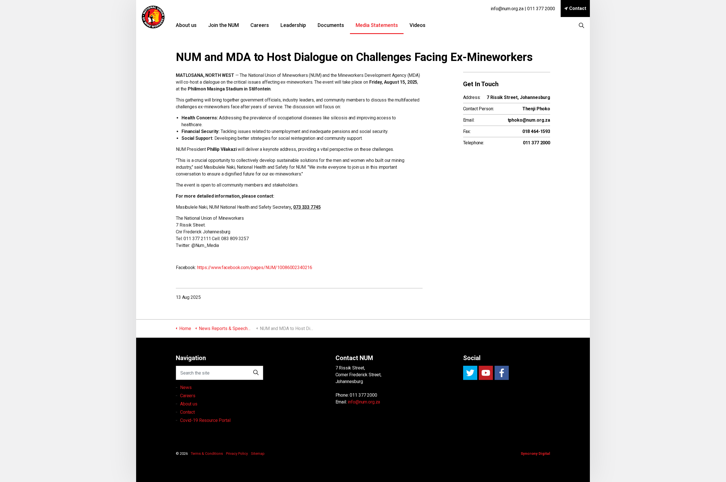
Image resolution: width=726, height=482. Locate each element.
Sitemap (258, 453)
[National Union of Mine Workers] (153, 17)
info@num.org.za (364, 402)
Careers (259, 25)
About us (186, 25)
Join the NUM (223, 25)
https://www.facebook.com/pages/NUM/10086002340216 (255, 267)
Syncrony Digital (535, 453)
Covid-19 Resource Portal (205, 420)
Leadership (293, 25)
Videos (417, 25)
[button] (256, 373)
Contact (577, 8)
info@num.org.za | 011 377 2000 (523, 8)
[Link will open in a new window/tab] (470, 373)
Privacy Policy (237, 453)
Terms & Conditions (207, 453)
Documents (331, 25)
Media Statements (377, 25)
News (185, 387)
